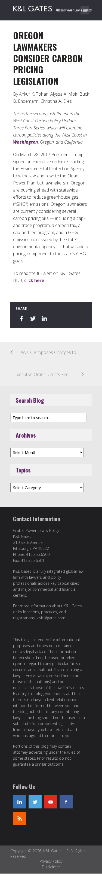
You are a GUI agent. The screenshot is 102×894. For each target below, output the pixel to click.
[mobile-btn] (85, 10)
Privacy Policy (51, 861)
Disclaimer (51, 866)
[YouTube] (50, 801)
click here (34, 280)
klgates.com (54, 617)
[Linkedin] (19, 801)
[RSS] (19, 818)
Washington (25, 142)
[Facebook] (66, 801)
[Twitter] (35, 801)
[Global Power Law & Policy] (52, 8)
